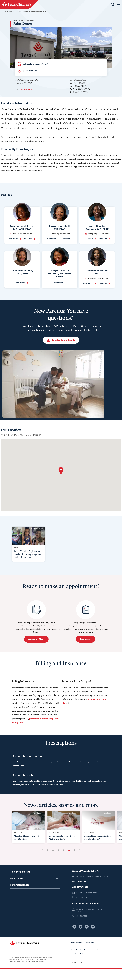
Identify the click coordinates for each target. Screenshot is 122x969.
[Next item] (79, 850)
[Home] (5, 11)
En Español (17, 722)
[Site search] (112, 4)
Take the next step (20, 872)
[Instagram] (81, 927)
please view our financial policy (43, 718)
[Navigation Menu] (118, 4)
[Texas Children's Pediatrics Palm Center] (19, 4)
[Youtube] (93, 927)
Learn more (16, 878)
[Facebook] (74, 927)
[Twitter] (87, 927)
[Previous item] (43, 850)
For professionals (19, 885)
